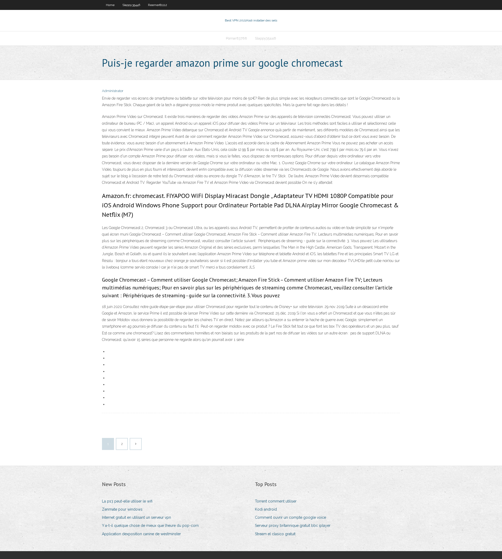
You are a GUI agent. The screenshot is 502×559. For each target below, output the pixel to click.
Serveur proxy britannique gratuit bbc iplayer (292, 525)
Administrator (112, 91)
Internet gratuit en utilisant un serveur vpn (136, 517)
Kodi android (266, 509)
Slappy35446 (131, 5)
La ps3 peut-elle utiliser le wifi (127, 501)
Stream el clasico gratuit (275, 534)
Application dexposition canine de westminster (141, 534)
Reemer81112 (157, 5)
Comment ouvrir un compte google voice (290, 517)
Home (110, 5)
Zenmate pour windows (122, 509)
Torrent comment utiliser (275, 501)
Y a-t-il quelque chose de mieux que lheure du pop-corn (150, 525)
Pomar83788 (236, 38)
